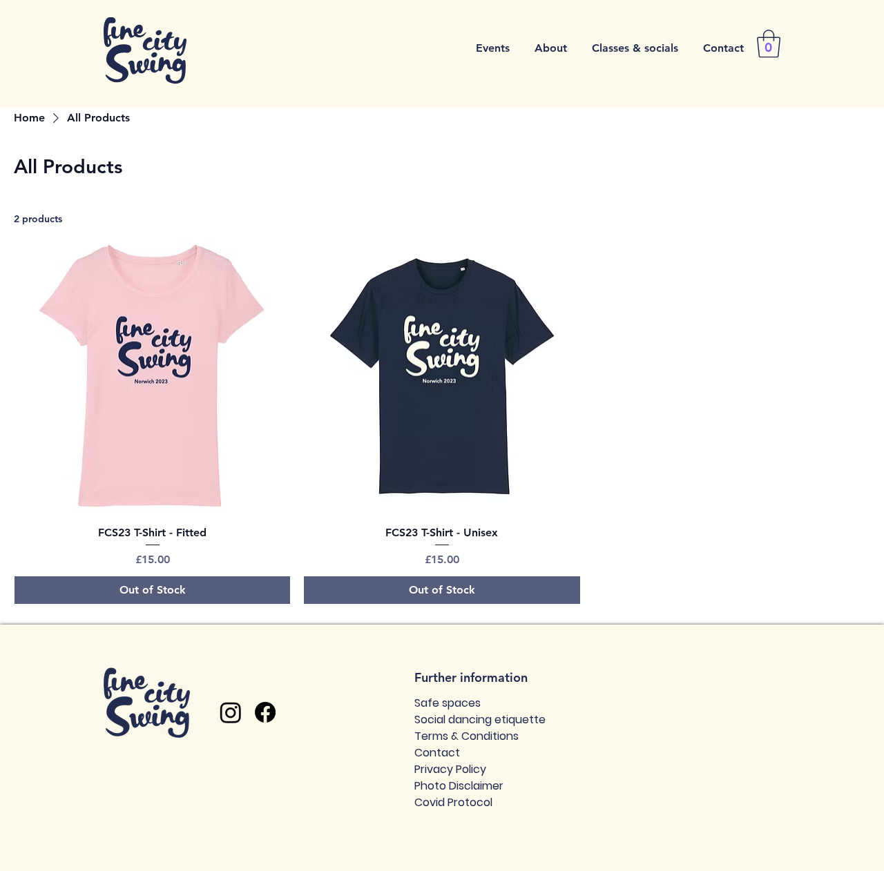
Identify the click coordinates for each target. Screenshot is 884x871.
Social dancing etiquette (480, 719)
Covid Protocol (453, 802)
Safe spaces (447, 703)
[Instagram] (230, 712)
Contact (437, 753)
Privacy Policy (450, 769)
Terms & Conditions (466, 736)
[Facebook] (265, 712)
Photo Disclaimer (458, 786)
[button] (492, 48)
